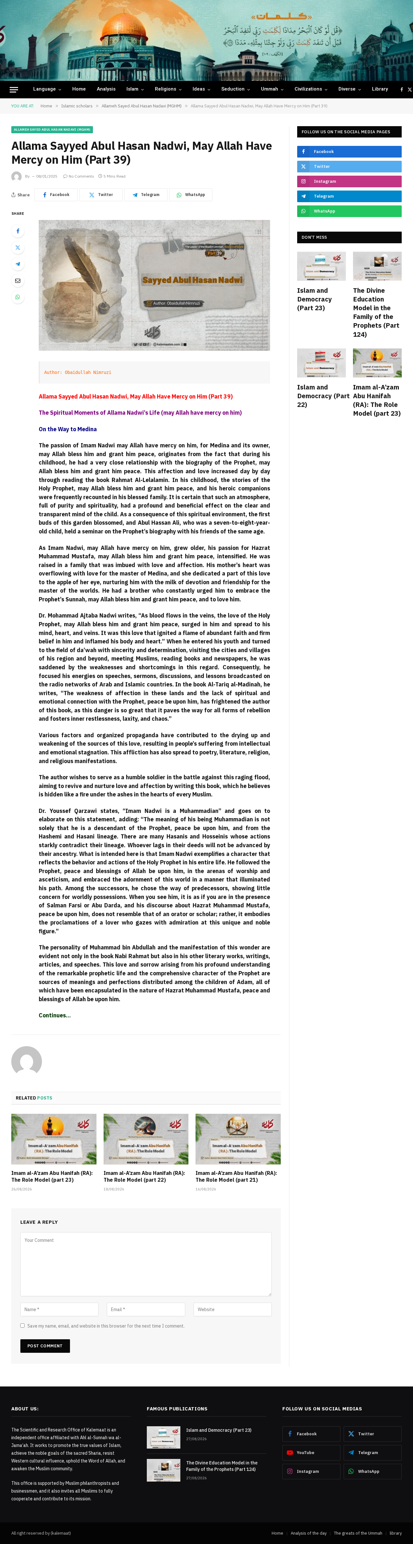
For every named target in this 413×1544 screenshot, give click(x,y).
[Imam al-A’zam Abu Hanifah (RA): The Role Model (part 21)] (238, 1139)
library (380, 89)
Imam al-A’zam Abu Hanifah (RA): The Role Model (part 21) (236, 1176)
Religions (165, 89)
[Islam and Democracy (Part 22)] (321, 363)
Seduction (233, 89)
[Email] (17, 280)
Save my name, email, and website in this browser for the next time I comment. (106, 1326)
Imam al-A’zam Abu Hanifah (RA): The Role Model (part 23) (52, 1176)
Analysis (106, 89)
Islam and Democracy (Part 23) (314, 299)
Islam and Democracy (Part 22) (321, 396)
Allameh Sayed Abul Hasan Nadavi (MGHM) (52, 129)
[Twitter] (17, 247)
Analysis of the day (309, 1533)
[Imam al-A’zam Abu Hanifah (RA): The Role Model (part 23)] (53, 1139)
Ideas (199, 89)
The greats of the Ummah (358, 1533)
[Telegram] (17, 263)
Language (44, 89)
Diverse (347, 89)
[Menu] (14, 89)
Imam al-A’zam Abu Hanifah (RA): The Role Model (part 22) (144, 1176)
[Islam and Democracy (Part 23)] (321, 266)
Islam (132, 89)
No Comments (81, 176)
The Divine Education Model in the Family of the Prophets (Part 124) (376, 312)
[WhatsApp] (17, 296)
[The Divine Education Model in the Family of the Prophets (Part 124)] (377, 266)
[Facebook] (17, 230)
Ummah (269, 89)
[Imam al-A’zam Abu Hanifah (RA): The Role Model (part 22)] (146, 1139)
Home (79, 89)
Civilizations (308, 89)
